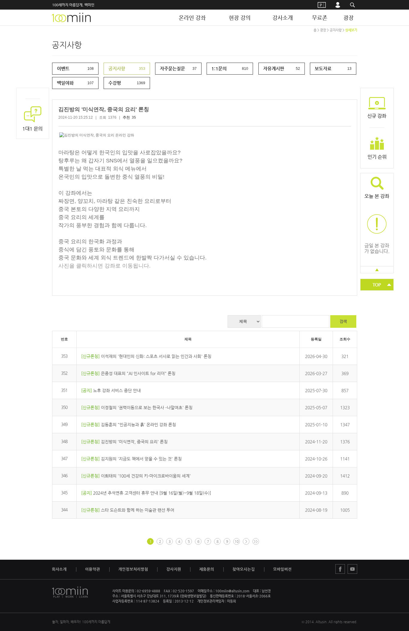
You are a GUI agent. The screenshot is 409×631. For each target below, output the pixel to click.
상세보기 (351, 30)
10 (236, 541)
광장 (348, 17)
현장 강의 (240, 17)
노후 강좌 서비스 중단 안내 (117, 390)
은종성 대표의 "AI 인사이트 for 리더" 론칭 (138, 373)
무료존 (319, 17)
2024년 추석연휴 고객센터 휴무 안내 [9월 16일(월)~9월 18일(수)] (152, 492)
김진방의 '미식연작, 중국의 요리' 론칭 (134, 441)
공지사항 (336, 30)
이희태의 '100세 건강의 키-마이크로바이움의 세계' (146, 475)
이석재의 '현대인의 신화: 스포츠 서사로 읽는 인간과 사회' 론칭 (156, 356)
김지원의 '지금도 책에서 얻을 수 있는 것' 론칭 (141, 458)
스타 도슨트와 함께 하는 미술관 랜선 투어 (137, 510)
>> (256, 541)
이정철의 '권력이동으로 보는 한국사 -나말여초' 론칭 (147, 407)
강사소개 (282, 17)
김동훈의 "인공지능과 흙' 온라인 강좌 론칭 (138, 424)
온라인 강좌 (192, 17)
